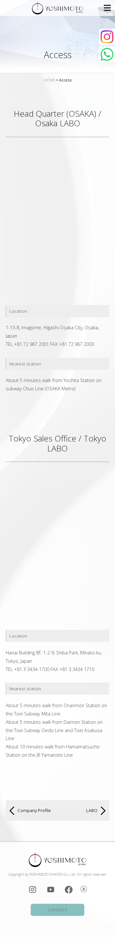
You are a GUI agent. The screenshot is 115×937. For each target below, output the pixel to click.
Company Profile (34, 810)
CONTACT (57, 910)
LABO (92, 810)
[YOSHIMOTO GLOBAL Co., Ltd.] (57, 8)
